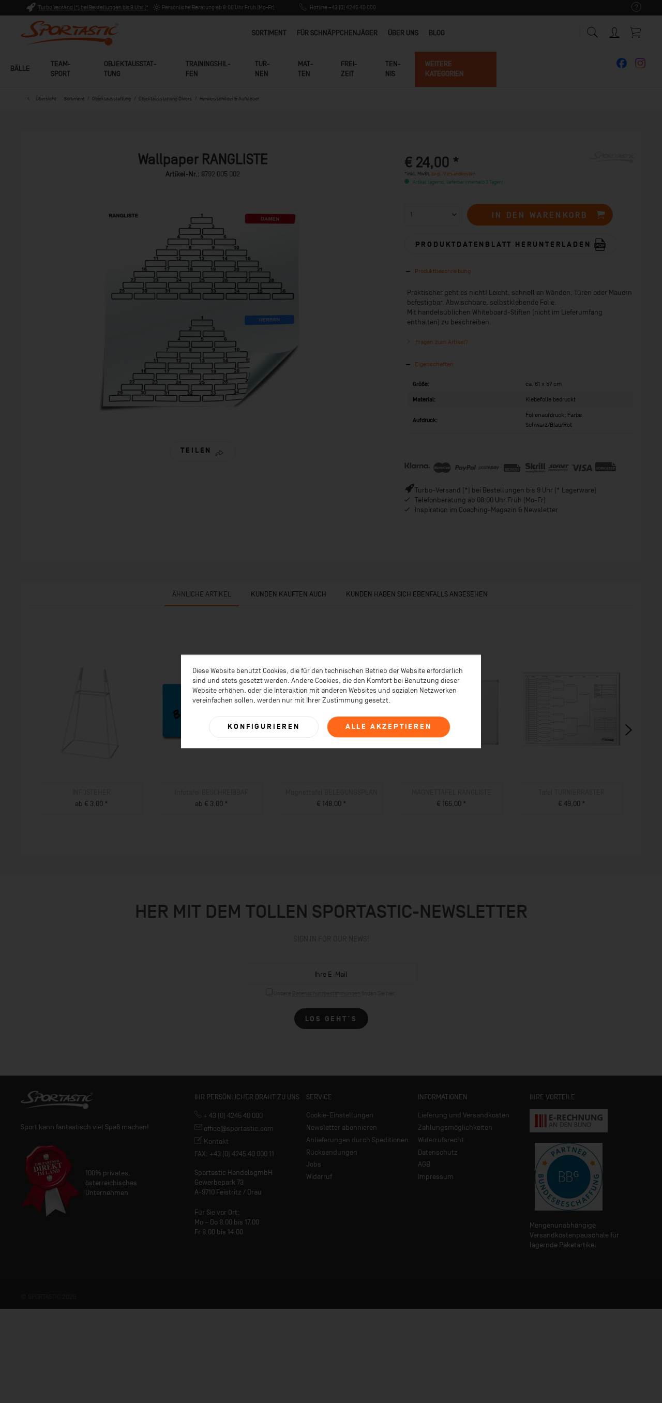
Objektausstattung (130, 69)
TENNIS (393, 69)
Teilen (196, 450)
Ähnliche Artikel (201, 594)
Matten (305, 69)
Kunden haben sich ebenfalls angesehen (417, 594)
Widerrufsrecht (441, 1140)
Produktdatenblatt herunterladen (504, 244)
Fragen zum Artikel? (441, 342)
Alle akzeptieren (388, 726)
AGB (424, 1164)
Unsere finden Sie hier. (335, 993)
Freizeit (349, 69)
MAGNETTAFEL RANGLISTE (451, 792)
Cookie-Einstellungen (339, 1115)
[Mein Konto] (615, 30)
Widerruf (319, 1177)
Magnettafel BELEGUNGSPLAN (331, 792)
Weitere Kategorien (444, 69)
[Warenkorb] (636, 32)
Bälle (20, 68)
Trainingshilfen (208, 69)
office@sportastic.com (238, 1128)
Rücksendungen (331, 1152)
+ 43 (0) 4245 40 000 (232, 1116)
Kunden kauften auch (288, 594)
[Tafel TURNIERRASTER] (571, 713)
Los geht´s (331, 1018)
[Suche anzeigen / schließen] (592, 29)
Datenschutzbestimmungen (326, 993)
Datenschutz (438, 1152)
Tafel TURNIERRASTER (571, 792)
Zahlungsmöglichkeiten (455, 1127)
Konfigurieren (263, 726)
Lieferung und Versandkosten (463, 1115)
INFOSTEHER (91, 792)
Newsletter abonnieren (341, 1127)
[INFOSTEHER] (91, 713)
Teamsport (61, 69)
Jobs (313, 1164)
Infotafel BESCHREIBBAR (212, 792)
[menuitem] (631, 7)
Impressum (436, 1177)
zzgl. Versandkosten (453, 173)
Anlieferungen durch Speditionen (357, 1140)
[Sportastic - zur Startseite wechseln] (70, 34)
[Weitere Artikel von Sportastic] (613, 170)
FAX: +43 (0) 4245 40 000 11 (234, 1154)
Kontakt (215, 1141)
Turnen (262, 69)
